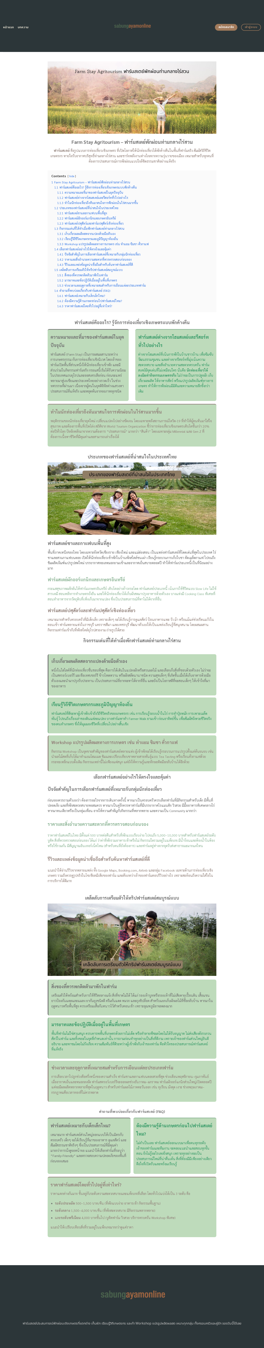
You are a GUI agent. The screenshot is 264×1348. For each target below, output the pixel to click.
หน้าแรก (8, 27)
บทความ (23, 27)
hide (71, 176)
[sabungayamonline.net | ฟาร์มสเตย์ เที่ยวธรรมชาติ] (132, 26)
